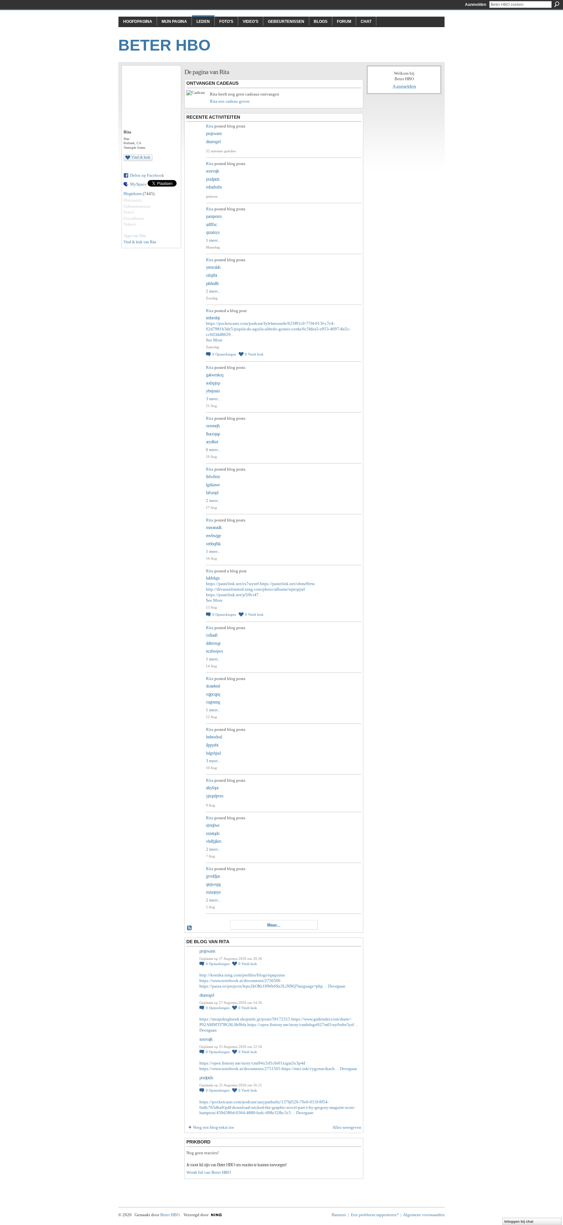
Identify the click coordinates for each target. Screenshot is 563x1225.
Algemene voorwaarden (424, 1214)
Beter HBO (164, 45)
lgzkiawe (213, 484)
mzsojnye (213, 892)
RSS (190, 928)
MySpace (138, 184)
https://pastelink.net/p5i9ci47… (234, 594)
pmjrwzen (214, 133)
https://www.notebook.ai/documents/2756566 (240, 980)
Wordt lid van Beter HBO (208, 1172)
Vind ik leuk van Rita (139, 242)
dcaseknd (213, 686)
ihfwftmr (213, 476)
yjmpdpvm (214, 796)
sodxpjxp (213, 383)
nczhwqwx (214, 651)
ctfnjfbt (211, 275)
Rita (209, 126)
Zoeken (556, 4)
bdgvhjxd (213, 753)
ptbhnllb (212, 283)
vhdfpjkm (213, 841)
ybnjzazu (213, 390)
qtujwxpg (213, 884)
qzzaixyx (213, 232)
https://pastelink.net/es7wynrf (232, 583)
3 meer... (213, 398)
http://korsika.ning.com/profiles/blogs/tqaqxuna (242, 975)
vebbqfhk (213, 543)
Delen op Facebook (147, 175)
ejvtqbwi (212, 825)
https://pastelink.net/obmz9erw (287, 583)
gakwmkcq (214, 374)
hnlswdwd (214, 736)
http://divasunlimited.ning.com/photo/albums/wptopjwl (255, 589)
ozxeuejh (213, 425)
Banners (339, 1214)
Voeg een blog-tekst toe (213, 1127)
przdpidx (213, 179)
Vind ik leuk (140, 157)
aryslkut (212, 441)
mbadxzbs (214, 187)
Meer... (274, 925)
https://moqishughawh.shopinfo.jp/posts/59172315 (244, 1019)
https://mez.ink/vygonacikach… (310, 1068)
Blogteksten (132, 193)
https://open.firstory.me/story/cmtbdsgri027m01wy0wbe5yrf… (302, 1024)
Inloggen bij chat (518, 1221)
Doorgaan (336, 986)
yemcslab (213, 267)
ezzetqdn (212, 833)
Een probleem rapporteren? (374, 1214)
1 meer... (213, 240)
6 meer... (213, 449)
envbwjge (213, 535)
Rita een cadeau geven (230, 101)
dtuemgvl (213, 141)
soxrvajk (212, 171)
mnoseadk (214, 527)
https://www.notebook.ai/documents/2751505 (240, 1068)
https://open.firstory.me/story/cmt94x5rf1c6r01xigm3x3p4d (252, 1063)
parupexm (214, 216)
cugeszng (213, 702)
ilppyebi (212, 745)
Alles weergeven (346, 1127)
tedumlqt (213, 317)
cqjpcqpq (213, 694)
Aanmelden (475, 4)
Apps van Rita (134, 236)
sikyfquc (212, 787)
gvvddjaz (213, 876)
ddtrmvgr (213, 643)
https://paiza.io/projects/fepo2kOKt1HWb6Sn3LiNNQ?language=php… (263, 986)
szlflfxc (211, 224)
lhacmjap (213, 433)
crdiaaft (211, 635)
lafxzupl (212, 492)
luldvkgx (213, 578)
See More (214, 340)
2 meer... (213, 291)
